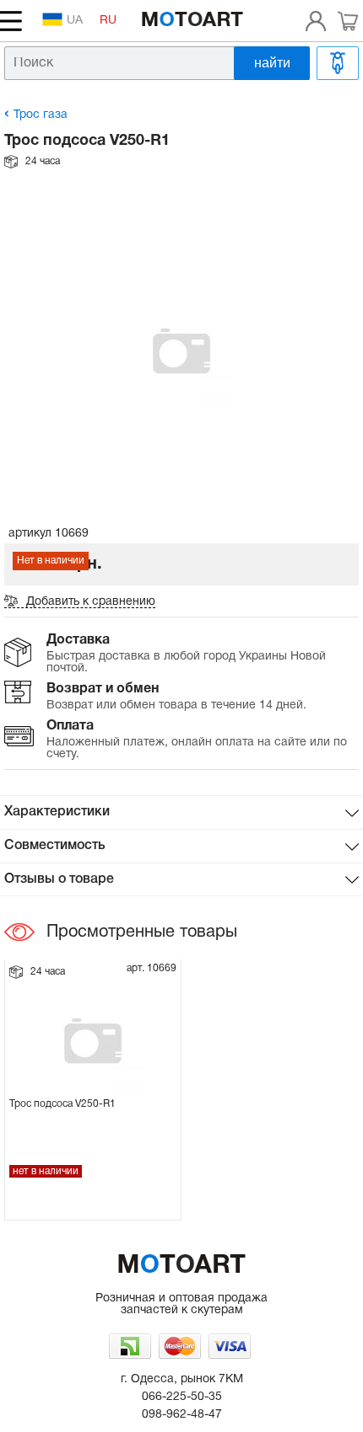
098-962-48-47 (182, 1414)
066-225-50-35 (182, 1397)
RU (108, 20)
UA (75, 20)
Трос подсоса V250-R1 (62, 1104)
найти (272, 63)
